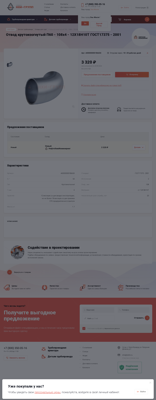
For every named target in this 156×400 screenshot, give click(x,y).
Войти (143, 391)
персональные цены (48, 392)
